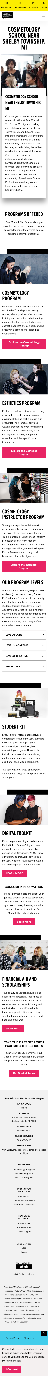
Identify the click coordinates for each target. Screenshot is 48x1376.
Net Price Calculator (24, 1204)
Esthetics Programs (24, 1173)
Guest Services (24, 1244)
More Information (11, 1360)
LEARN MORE (14, 873)
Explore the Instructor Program (24, 566)
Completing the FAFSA (24, 1200)
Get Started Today (24, 1073)
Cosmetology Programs (24, 1169)
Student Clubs (24, 1227)
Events (24, 1252)
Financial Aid (24, 1196)
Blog (24, 1248)
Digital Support (24, 1231)
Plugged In (29, 1338)
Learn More (24, 921)
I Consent (12, 1369)
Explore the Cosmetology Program (24, 344)
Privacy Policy (12, 1338)
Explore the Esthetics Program (24, 452)
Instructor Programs (24, 1177)
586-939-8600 (24, 1130)
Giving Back (24, 1223)
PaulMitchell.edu (26, 1274)
